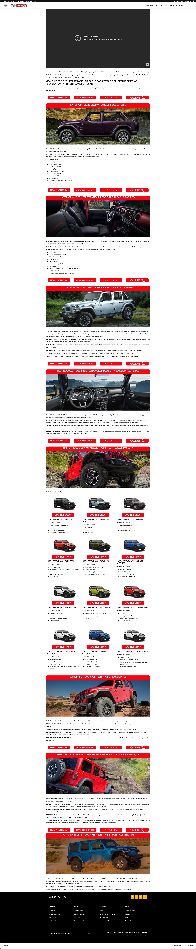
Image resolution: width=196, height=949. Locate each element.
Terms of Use (120, 932)
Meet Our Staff (129, 921)
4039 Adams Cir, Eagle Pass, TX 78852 (181, 1)
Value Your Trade (103, 917)
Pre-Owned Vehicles (54, 914)
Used (151, 5)
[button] (192, 5)
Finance (165, 5)
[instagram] (145, 897)
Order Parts (77, 917)
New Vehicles (52, 910)
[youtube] (136, 897)
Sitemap (114, 932)
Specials (158, 5)
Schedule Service (79, 910)
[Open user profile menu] (193, 1)
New (147, 5)
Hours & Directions (130, 910)
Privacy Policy (128, 932)
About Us (183, 5)
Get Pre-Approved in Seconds (107, 914)
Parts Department (79, 921)
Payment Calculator (104, 921)
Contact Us (127, 914)
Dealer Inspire (144, 938)
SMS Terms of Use (136, 932)
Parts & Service (174, 5)
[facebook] (132, 897)
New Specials (52, 917)
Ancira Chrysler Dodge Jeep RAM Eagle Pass (137, 935)
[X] (140, 897)
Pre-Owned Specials (54, 921)
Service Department (79, 914)
